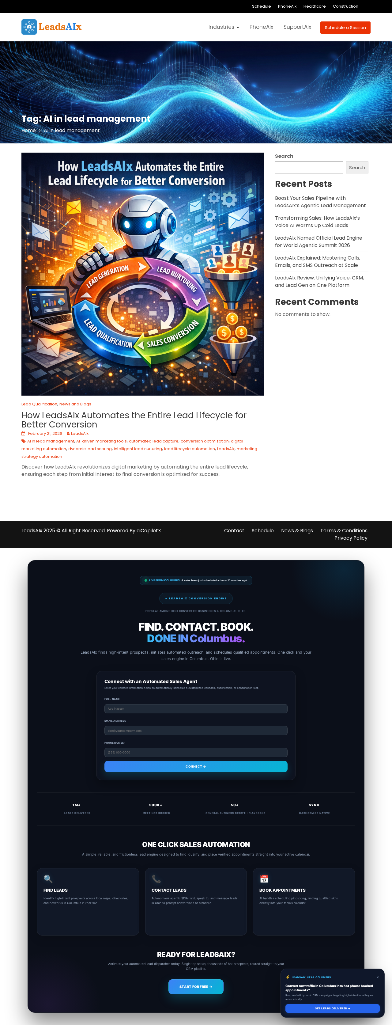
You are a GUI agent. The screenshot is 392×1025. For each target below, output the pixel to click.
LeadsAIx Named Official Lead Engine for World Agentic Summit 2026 (318, 241)
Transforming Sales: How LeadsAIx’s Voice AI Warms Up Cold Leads (317, 221)
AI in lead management (50, 441)
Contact (234, 530)
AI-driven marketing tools (101, 441)
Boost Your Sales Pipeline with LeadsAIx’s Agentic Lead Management (320, 202)
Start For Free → (196, 987)
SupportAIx (297, 27)
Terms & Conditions (344, 530)
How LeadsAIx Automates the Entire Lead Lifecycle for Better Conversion (134, 420)
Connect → (196, 766)
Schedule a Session (345, 28)
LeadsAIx (80, 433)
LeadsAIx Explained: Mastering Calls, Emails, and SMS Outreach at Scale (317, 261)
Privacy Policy (351, 537)
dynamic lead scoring (90, 449)
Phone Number (115, 742)
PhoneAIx (287, 6)
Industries (221, 27)
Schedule (261, 6)
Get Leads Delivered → (333, 1008)
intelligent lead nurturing (138, 449)
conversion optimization (205, 441)
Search (284, 156)
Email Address (115, 720)
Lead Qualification (39, 404)
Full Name (112, 698)
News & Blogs (297, 530)
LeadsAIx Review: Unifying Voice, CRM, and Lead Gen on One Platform (319, 281)
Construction (345, 6)
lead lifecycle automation (189, 449)
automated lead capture (154, 441)
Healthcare (314, 6)
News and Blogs (75, 404)
